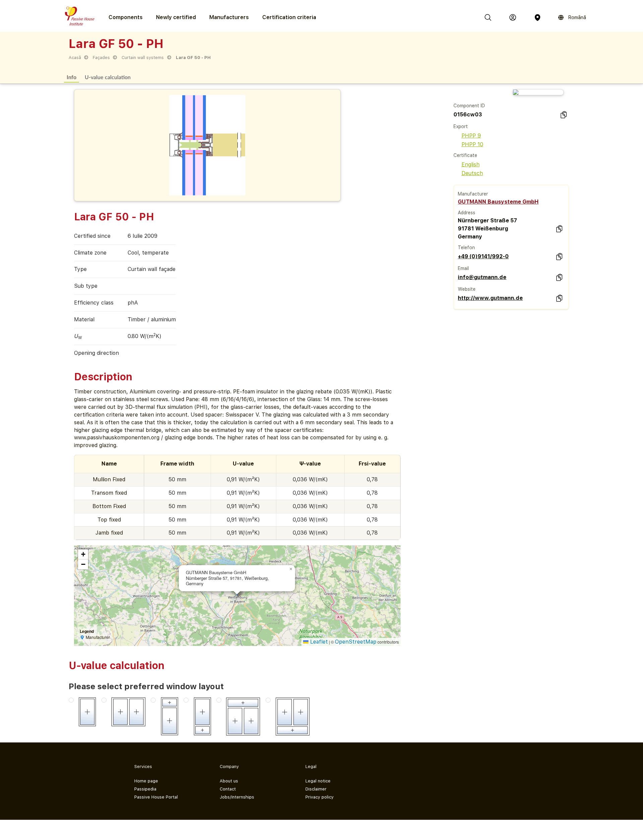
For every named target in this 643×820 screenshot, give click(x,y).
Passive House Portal (156, 797)
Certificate (465, 155)
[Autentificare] (512, 17)
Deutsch (472, 173)
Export (460, 126)
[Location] (537, 17)
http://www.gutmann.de (490, 298)
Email (463, 268)
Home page (146, 780)
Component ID (469, 105)
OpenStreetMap (355, 642)
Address (466, 212)
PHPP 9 (471, 135)
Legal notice (318, 780)
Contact (228, 788)
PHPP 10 (472, 144)
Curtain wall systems (143, 57)
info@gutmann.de (482, 277)
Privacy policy (319, 797)
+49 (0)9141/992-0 (483, 256)
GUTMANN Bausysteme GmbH (498, 202)
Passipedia (145, 788)
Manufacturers (229, 17)
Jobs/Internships (237, 797)
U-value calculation (108, 77)
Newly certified (176, 17)
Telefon (466, 247)
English (470, 164)
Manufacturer (473, 194)
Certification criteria (289, 17)
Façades (101, 57)
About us (229, 780)
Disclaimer (316, 788)
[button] (291, 569)
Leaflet (318, 642)
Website (467, 289)
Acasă (75, 57)
